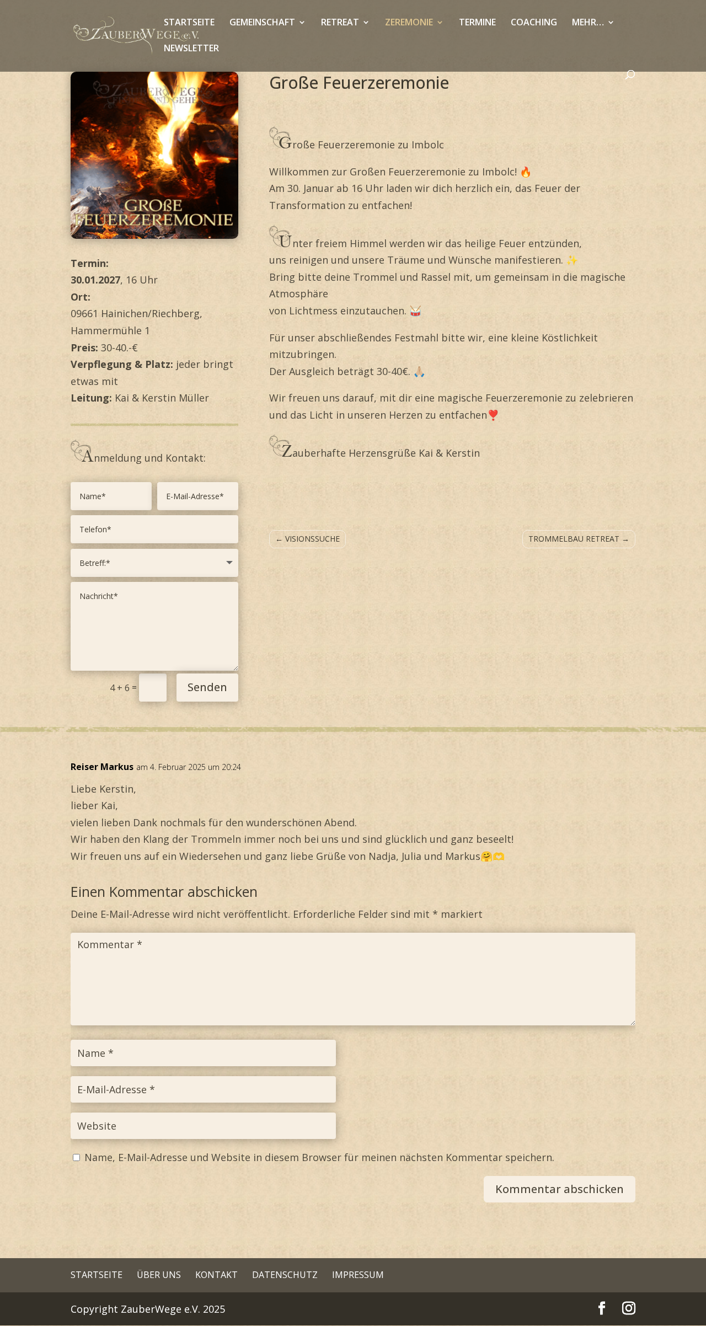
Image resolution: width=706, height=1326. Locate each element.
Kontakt (216, 1275)
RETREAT (340, 23)
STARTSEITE (189, 23)
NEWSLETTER (191, 49)
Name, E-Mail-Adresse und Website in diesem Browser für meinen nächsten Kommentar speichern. (319, 1157)
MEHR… (588, 23)
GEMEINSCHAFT (262, 23)
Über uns (159, 1275)
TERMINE (477, 23)
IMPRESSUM (358, 1275)
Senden (207, 687)
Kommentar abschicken (559, 1188)
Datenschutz (285, 1275)
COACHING (534, 23)
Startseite (96, 1275)
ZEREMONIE (409, 23)
